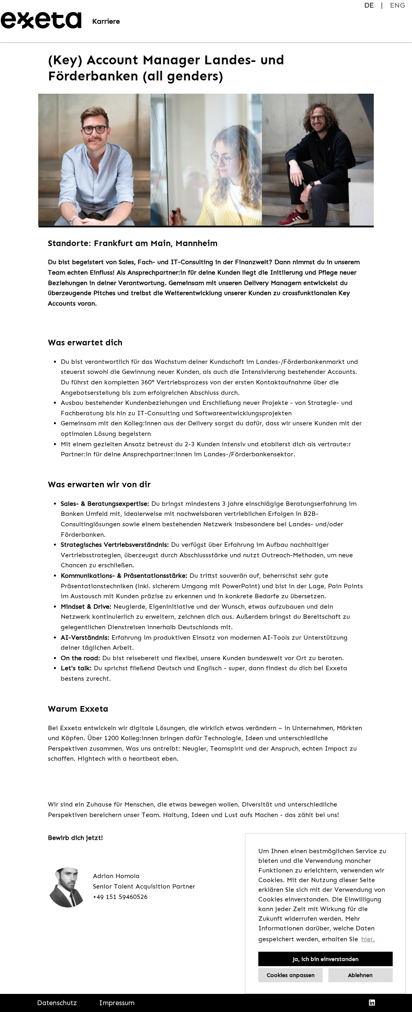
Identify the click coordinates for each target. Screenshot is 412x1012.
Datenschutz (57, 1003)
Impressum (116, 1003)
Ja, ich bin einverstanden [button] (325, 959)
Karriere (106, 21)
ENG (397, 5)
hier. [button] (368, 939)
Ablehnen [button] (360, 975)
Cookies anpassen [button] (291, 975)
